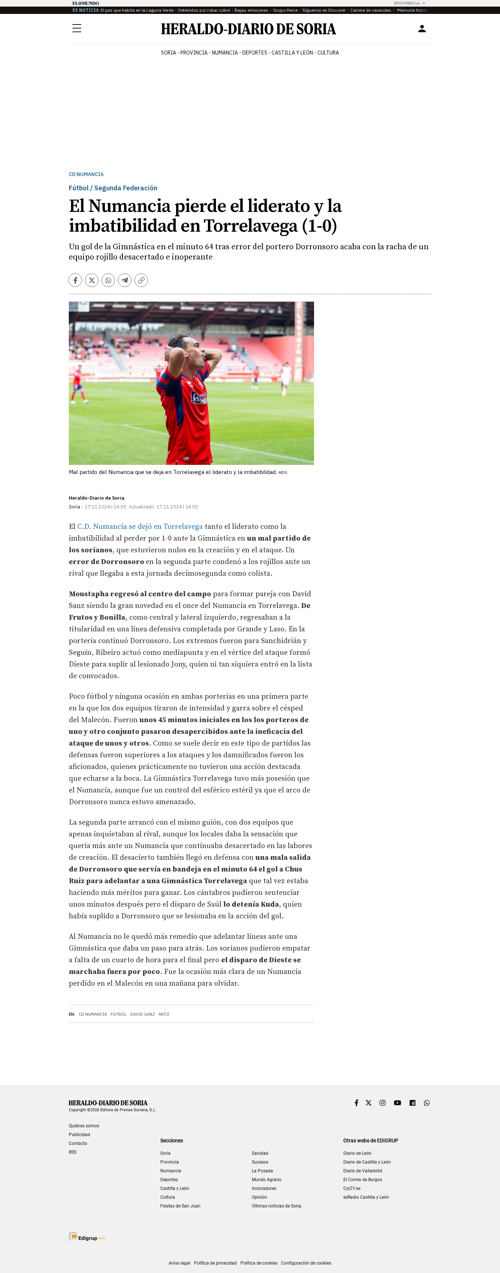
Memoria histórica (414, 10)
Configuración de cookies (306, 1263)
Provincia (169, 1162)
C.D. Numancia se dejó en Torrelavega (140, 526)
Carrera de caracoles (370, 10)
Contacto (78, 1143)
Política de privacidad (215, 1263)
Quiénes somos (84, 1125)
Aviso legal (179, 1263)
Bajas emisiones (251, 10)
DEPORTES (254, 52)
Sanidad (260, 1153)
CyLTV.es (352, 1188)
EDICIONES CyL (407, 3)
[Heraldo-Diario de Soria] (248, 28)
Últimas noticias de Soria (276, 1206)
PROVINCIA (194, 52)
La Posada (262, 1170)
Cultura (167, 1197)
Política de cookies (258, 1263)
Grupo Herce (285, 10)
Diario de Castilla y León (367, 1162)
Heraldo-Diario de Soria (96, 498)
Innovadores (264, 1188)
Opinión (259, 1197)
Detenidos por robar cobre (204, 10)
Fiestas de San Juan (180, 1206)
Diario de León (357, 1153)
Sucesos (260, 1162)
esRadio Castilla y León (366, 1197)
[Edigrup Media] (87, 1236)
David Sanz (142, 1014)
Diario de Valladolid (362, 1170)
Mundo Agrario (266, 1179)
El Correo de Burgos (362, 1179)
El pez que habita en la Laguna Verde (137, 10)
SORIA (168, 52)
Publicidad (79, 1134)
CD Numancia (86, 174)
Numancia (170, 1170)
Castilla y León (174, 1188)
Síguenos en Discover (324, 10)
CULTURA (328, 52)
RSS (73, 1152)
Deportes (169, 1179)
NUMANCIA (225, 52)
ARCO (163, 1014)
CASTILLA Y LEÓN (292, 52)
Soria (165, 1153)
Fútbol (119, 1014)
